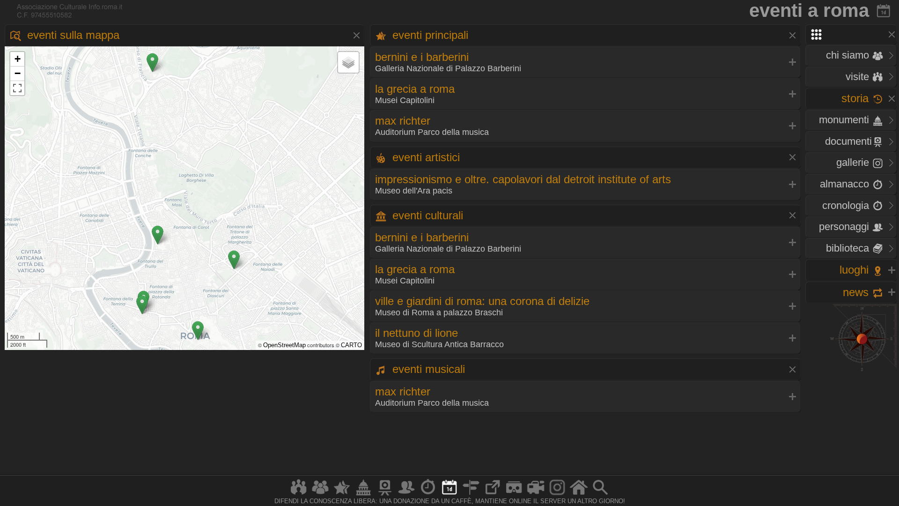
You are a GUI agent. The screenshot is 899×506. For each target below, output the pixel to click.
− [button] (18, 73)
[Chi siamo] (320, 495)
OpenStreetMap (284, 345)
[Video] (535, 495)
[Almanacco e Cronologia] (428, 495)
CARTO (351, 345)
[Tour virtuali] (514, 495)
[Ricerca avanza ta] (600, 495)
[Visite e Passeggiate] (298, 495)
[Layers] (348, 62)
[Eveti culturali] (449, 495)
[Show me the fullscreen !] (17, 88)
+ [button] (18, 59)
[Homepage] (579, 495)
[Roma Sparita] (385, 495)
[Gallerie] (557, 495)
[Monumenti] (363, 495)
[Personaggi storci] (406, 495)
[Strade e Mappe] (471, 495)
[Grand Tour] (342, 495)
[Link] (492, 495)
